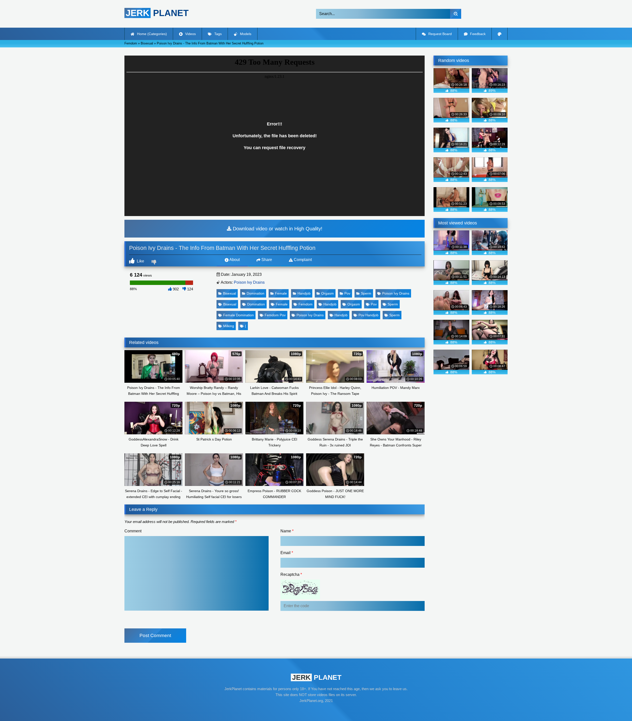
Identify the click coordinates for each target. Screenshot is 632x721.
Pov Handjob (368, 315)
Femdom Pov (275, 315)
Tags (217, 34)
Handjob (304, 293)
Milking (228, 326)
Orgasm (327, 293)
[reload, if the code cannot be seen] (300, 598)
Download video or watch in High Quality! (276, 228)
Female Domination (238, 315)
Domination (255, 293)
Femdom (305, 304)
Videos (190, 34)
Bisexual (229, 293)
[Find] (455, 14)
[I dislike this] (155, 262)
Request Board (439, 34)
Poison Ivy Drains (249, 282)
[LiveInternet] (316, 710)
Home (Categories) (151, 34)
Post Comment (155, 635)
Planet (157, 13)
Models (245, 34)
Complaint (302, 260)
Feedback (477, 34)
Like (140, 261)
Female (281, 293)
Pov (347, 293)
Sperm (366, 293)
